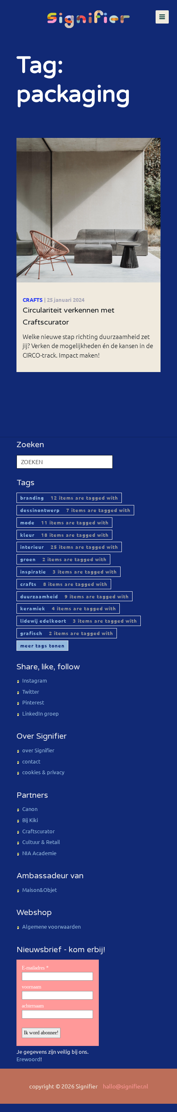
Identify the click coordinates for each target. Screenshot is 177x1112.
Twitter (30, 691)
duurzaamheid (74, 596)
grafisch (66, 633)
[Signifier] (88, 15)
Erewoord (28, 1058)
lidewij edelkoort (78, 620)
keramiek (68, 608)
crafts (63, 584)
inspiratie (68, 571)
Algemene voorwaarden (51, 926)
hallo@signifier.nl (125, 1086)
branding (69, 497)
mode (64, 522)
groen (63, 559)
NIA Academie (39, 852)
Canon (29, 808)
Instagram (34, 680)
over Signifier (38, 750)
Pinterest (33, 702)
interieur (69, 546)
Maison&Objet (39, 889)
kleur (64, 534)
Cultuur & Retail (41, 841)
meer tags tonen (42, 645)
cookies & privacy (43, 771)
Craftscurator (38, 831)
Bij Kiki (30, 819)
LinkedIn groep (40, 713)
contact (31, 761)
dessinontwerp (75, 510)
